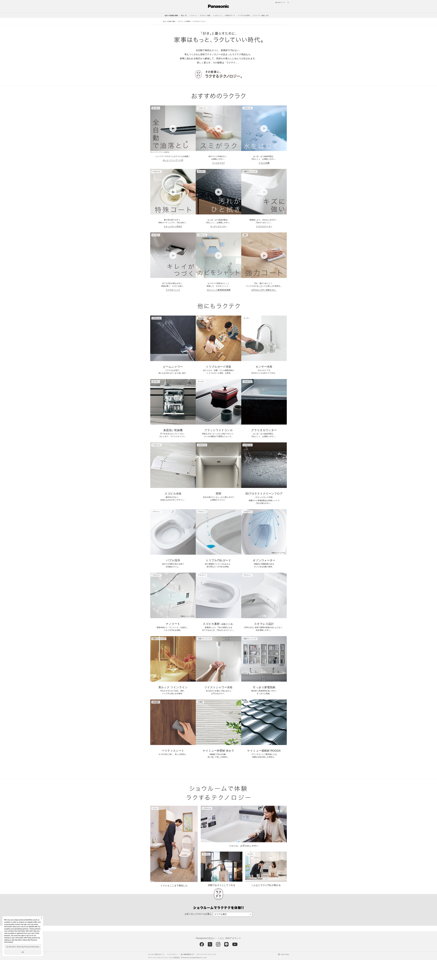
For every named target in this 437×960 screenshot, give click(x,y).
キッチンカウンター (218, 226)
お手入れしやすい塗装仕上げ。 (264, 290)
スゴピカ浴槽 (264, 163)
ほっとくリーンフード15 (173, 160)
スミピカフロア (218, 163)
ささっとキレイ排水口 (173, 226)
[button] (184, 15)
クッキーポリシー (172, 954)
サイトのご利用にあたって (156, 954)
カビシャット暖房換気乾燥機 (218, 290)
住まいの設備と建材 (171, 15)
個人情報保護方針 (186, 954)
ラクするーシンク (173, 290)
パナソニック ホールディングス (206, 954)
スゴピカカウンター (264, 226)
